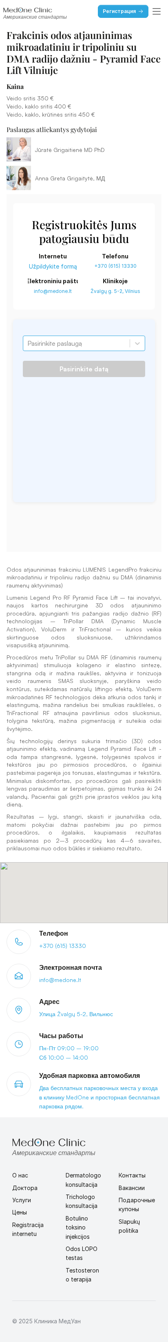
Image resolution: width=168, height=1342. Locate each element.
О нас (20, 1175)
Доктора (25, 1187)
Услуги (21, 1200)
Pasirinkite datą (84, 369)
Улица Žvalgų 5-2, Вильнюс (76, 1013)
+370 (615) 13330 (115, 266)
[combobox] (28, 343)
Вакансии (132, 1187)
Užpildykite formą (53, 266)
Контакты (132, 1175)
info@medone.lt (53, 291)
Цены (19, 1212)
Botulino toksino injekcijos (78, 1227)
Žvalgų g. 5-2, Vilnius (115, 291)
